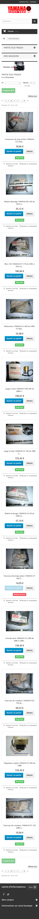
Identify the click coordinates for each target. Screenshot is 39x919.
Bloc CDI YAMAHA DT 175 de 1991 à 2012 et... (20, 265)
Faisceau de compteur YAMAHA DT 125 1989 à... (19, 826)
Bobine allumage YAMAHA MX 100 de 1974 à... (19, 203)
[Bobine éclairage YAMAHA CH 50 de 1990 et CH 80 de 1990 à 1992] (19, 496)
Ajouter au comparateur (29, 164)
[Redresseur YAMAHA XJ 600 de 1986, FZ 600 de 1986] (19, 309)
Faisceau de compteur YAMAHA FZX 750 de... (19, 702)
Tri (2, 83)
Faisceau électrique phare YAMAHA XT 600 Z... (19, 577)
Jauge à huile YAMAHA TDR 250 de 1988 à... (19, 390)
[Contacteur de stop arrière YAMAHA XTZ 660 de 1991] (19, 122)
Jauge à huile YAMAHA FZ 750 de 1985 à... (19, 452)
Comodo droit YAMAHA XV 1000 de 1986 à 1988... (19, 639)
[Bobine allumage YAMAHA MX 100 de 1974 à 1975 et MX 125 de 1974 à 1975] (19, 184)
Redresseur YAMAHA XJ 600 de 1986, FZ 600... (19, 327)
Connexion (33, 1)
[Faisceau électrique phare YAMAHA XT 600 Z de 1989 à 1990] (19, 558)
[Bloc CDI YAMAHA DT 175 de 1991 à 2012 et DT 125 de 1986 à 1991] (19, 246)
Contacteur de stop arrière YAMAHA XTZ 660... (19, 140)
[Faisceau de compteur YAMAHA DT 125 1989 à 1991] (19, 808)
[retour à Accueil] (4, 38)
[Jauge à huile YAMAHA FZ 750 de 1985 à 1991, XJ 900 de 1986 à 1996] (19, 434)
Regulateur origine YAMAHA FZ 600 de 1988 (19, 764)
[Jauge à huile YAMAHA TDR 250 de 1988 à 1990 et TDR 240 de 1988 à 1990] (19, 371)
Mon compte (8, 899)
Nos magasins (11, 56)
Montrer (25, 83)
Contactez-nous (23, 1)
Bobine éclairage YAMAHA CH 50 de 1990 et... (19, 514)
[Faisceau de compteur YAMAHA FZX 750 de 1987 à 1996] (19, 683)
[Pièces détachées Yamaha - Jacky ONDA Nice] (19, 9)
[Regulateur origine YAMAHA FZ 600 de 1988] (19, 745)
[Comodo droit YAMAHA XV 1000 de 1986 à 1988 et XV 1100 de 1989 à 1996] (19, 621)
